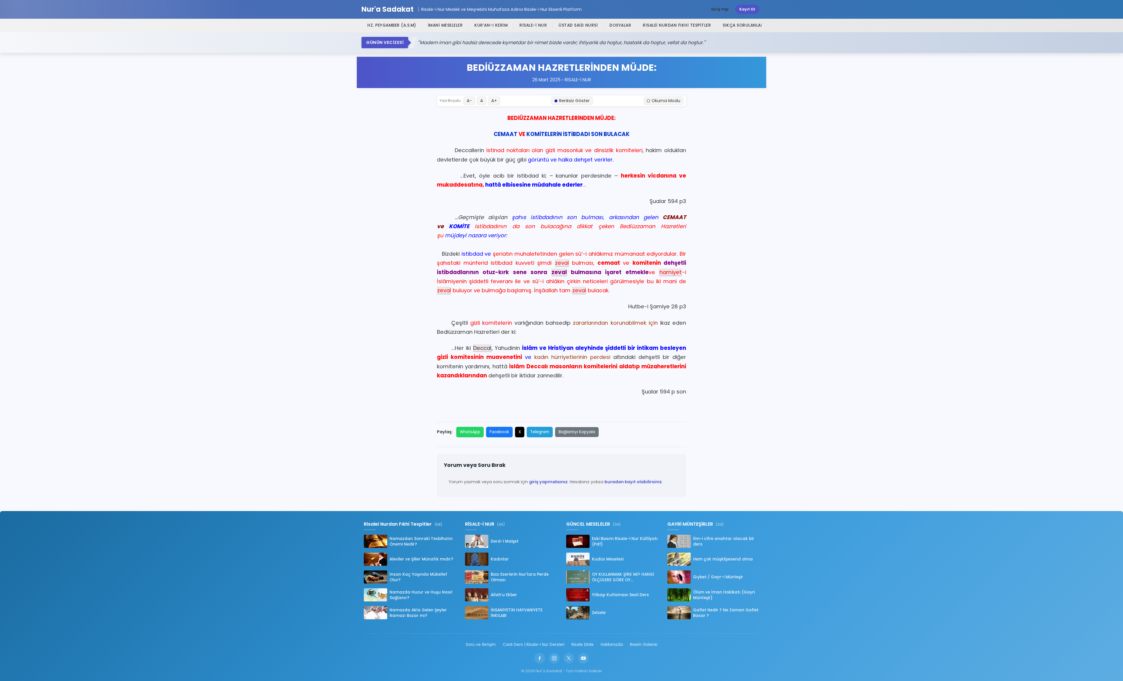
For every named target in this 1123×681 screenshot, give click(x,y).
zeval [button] (562, 262)
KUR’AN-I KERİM (491, 25)
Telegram (539, 432)
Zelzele (599, 612)
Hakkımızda (612, 644)
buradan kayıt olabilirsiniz (633, 482)
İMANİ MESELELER (445, 25)
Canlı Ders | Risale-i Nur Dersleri (533, 644)
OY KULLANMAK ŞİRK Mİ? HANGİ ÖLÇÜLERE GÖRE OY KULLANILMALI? (623, 577)
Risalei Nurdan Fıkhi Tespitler (677, 25)
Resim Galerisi (643, 644)
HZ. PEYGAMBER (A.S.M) (391, 25)
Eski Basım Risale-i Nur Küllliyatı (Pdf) (625, 541)
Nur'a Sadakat (387, 9)
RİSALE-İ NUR (533, 25)
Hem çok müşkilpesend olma (723, 559)
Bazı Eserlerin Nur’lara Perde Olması (520, 577)
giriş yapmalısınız (548, 482)
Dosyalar (620, 25)
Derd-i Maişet (505, 541)
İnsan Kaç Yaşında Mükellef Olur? (418, 577)
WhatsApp (470, 432)
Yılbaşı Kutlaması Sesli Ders (620, 595)
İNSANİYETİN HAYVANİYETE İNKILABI (516, 612)
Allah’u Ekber (504, 595)
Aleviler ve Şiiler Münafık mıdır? (421, 559)
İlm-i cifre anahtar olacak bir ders (723, 541)
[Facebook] (539, 658)
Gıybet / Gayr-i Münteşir (718, 577)
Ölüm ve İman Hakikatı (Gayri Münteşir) (724, 595)
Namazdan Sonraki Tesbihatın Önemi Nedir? (421, 541)
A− (469, 101)
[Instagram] (554, 658)
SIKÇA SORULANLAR (743, 25)
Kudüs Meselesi (607, 559)
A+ (494, 101)
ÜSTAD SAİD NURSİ (578, 25)
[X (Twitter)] (569, 658)
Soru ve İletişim (481, 644)
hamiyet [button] (670, 272)
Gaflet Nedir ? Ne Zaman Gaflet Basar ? (726, 612)
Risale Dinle (582, 644)
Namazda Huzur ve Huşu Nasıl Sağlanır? (421, 595)
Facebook (499, 432)
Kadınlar (500, 559)
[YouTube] (583, 658)
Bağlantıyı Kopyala (577, 432)
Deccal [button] (482, 348)
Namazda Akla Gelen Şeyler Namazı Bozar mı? (418, 612)
